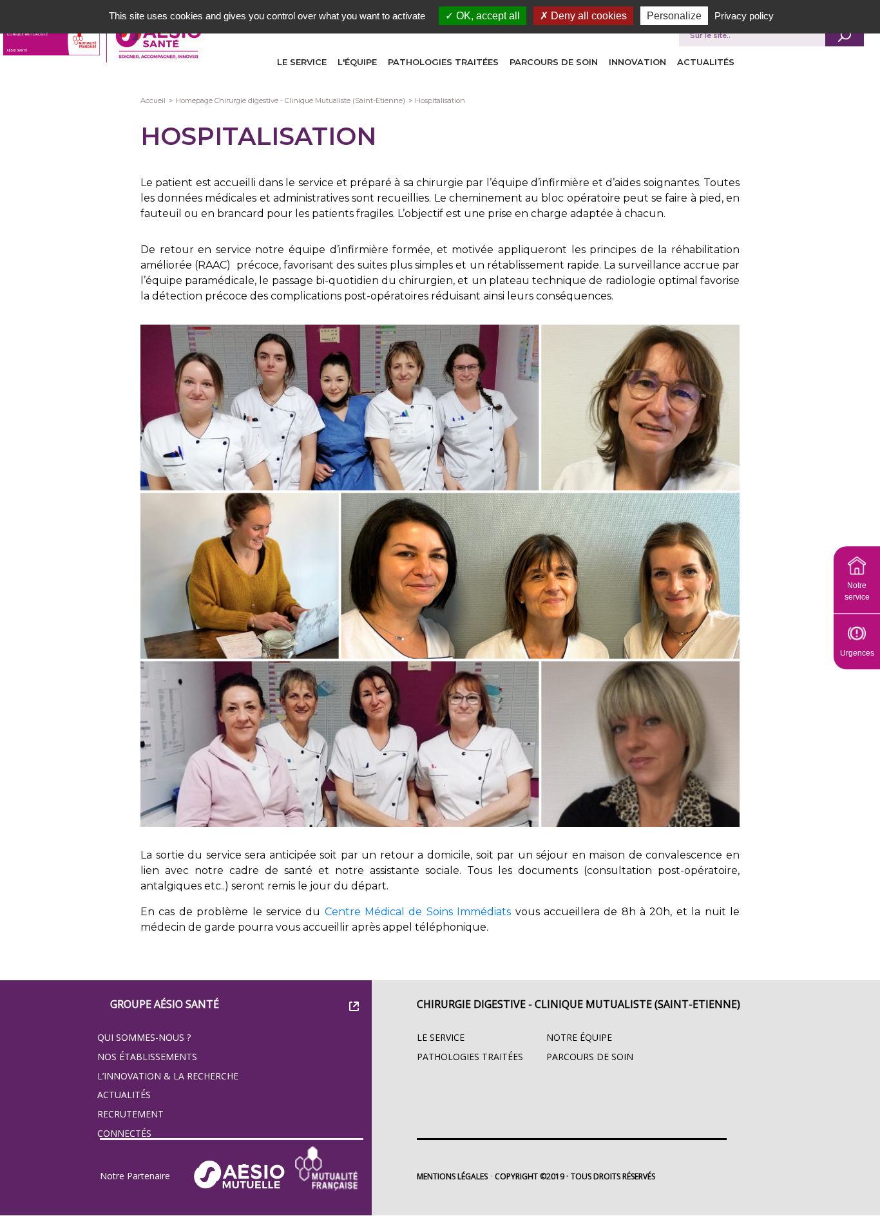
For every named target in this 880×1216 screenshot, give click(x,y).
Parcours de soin (554, 62)
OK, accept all (487, 15)
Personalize (674, 15)
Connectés (124, 1133)
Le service (302, 62)
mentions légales (452, 1176)
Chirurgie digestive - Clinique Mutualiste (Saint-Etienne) (578, 1004)
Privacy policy (744, 15)
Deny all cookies (587, 15)
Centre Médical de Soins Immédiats (418, 912)
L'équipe (357, 62)
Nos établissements (147, 1056)
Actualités (705, 62)
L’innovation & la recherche (167, 1076)
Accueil (153, 100)
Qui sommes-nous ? (144, 1037)
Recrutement (130, 1114)
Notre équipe (579, 1037)
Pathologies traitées (443, 62)
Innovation (637, 62)
